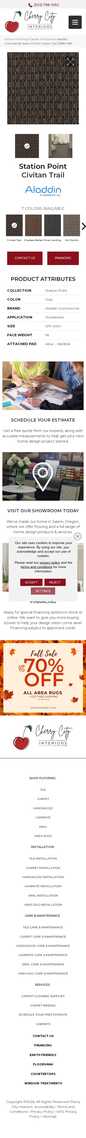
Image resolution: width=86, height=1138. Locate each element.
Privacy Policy (42, 1111)
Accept (31, 582)
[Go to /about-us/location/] (43, 494)
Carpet (34, 39)
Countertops (43, 1074)
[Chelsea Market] (33, 225)
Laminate (43, 817)
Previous (7, 143)
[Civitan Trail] (14, 225)
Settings (43, 591)
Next (78, 143)
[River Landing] (52, 225)
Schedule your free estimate (43, 1014)
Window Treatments (43, 1083)
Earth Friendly (43, 1055)
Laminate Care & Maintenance (43, 955)
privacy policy (50, 562)
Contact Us (25, 258)
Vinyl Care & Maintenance (43, 964)
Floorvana (43, 1064)
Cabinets (43, 1024)
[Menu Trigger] (75, 22)
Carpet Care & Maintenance (43, 936)
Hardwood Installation (43, 877)
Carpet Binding (43, 1005)
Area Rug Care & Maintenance (43, 973)
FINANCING (63, 258)
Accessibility (44, 1107)
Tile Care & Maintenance (43, 927)
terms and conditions (36, 567)
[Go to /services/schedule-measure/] (43, 403)
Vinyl (43, 826)
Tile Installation (43, 858)
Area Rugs (43, 836)
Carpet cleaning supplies (43, 996)
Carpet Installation (43, 868)
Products (48, 39)
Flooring (21, 39)
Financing (43, 1045)
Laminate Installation (43, 886)
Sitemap (50, 1116)
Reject (55, 582)
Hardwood (43, 808)
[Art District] (71, 225)
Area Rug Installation (43, 904)
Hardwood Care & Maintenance (43, 946)
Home (9, 39)
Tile (43, 789)
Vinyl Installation (43, 895)
